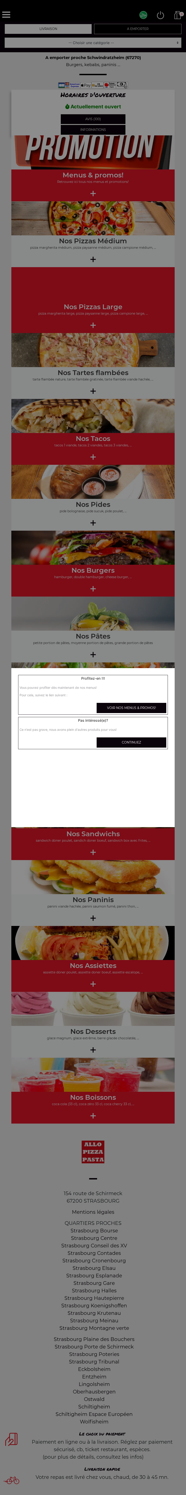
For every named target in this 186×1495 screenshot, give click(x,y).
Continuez (131, 742)
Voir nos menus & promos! (131, 708)
